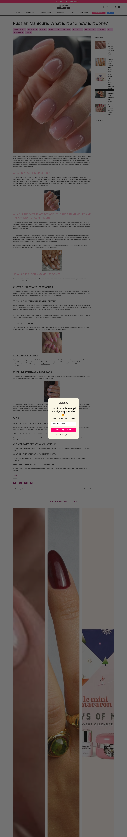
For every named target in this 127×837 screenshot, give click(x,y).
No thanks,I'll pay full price (64, 435)
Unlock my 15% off (63, 430)
